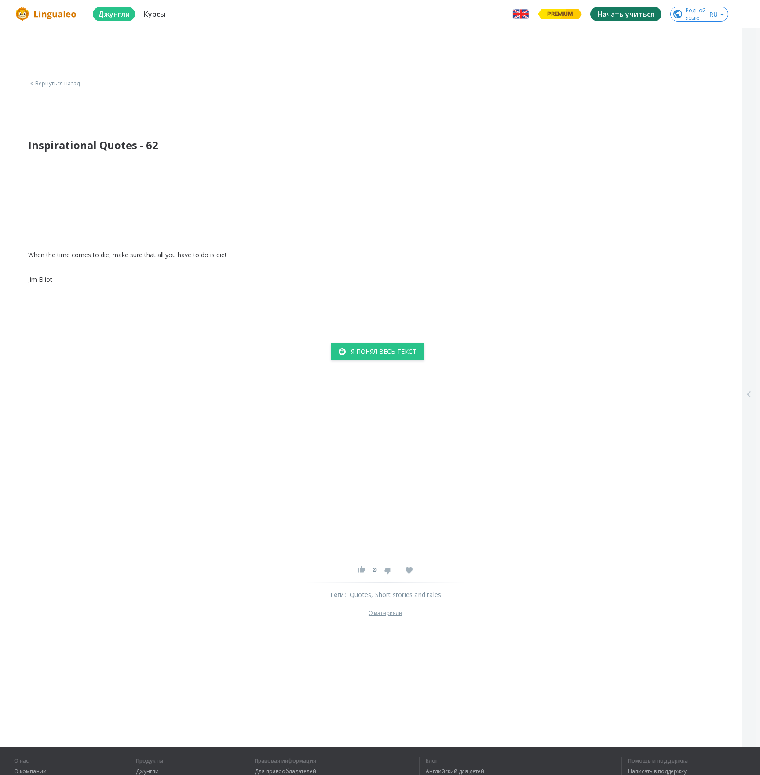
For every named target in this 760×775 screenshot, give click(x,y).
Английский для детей (455, 771)
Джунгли (147, 771)
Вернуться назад (57, 83)
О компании (30, 771)
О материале (385, 613)
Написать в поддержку (657, 771)
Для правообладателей (285, 771)
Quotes (360, 594)
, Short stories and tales (406, 594)
